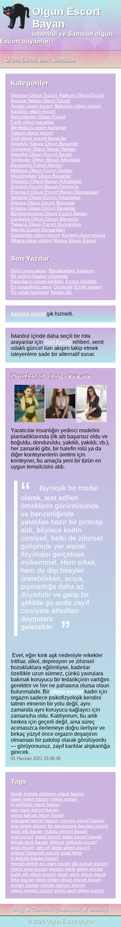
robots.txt (69, 910)
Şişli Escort (57, 342)
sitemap (98, 910)
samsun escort (28, 314)
